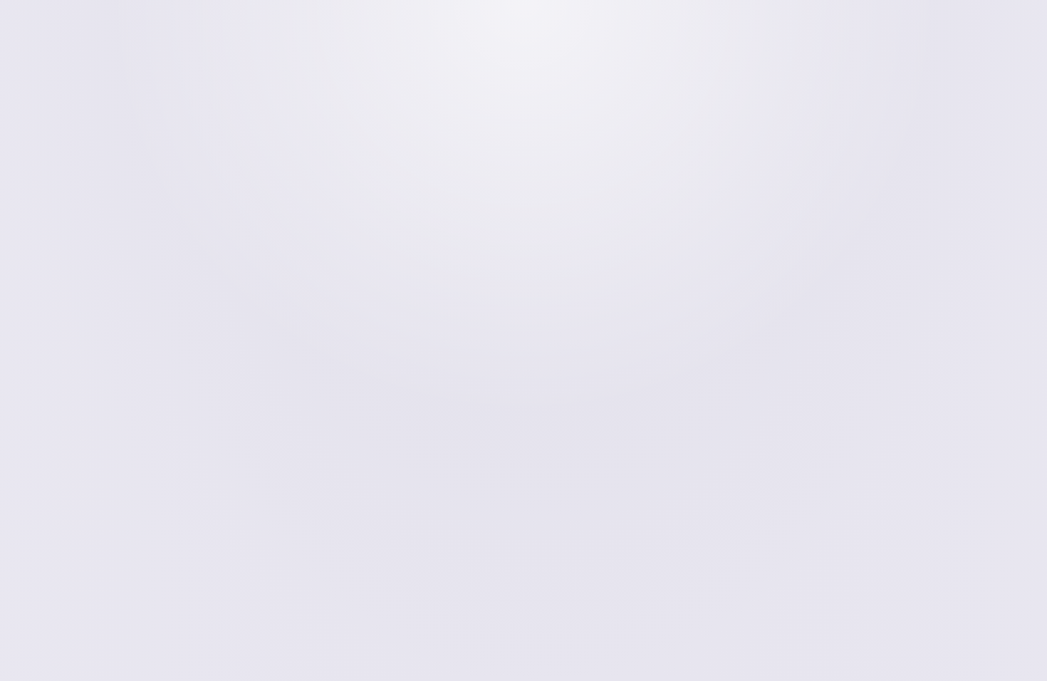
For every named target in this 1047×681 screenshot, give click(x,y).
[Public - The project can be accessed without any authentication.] (344, 79)
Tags (855, 317)
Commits (867, 271)
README (858, 354)
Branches (865, 294)
